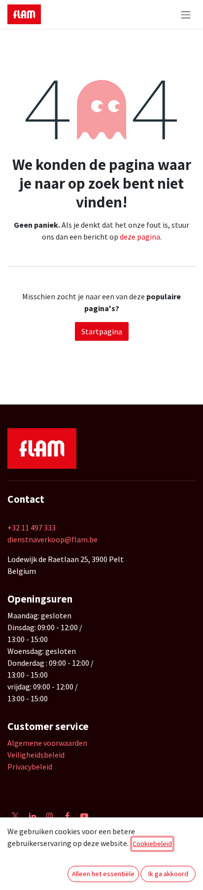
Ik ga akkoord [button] (168, 873)
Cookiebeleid (152, 843)
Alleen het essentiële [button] (103, 873)
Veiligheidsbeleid (36, 755)
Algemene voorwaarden (47, 743)
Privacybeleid (29, 766)
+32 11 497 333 (31, 527)
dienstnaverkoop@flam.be (52, 539)
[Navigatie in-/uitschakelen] (186, 14)
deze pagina (140, 237)
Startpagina (101, 331)
